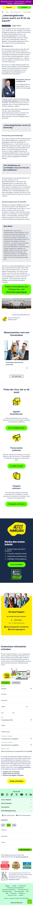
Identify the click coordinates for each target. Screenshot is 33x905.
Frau (3, 825)
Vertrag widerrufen (23, 889)
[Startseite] (2, 12)
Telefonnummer (5, 732)
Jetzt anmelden (16, 564)
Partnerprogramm (19, 891)
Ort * (13, 713)
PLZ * (2, 713)
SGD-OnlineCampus (9, 815)
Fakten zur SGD (12, 895)
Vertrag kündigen (7, 891)
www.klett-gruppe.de (14, 879)
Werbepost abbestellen (9, 889)
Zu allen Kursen (16, 466)
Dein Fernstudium (6, 803)
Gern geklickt (5, 807)
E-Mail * (3, 725)
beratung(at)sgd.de (17, 629)
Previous (3, 356)
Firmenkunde (16, 682)
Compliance (22, 893)
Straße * (3, 706)
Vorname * (4, 694)
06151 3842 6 (18, 620)
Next (30, 356)
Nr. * (27, 706)
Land (2, 717)
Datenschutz (22, 886)
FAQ (27, 891)
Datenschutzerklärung (24, 767)
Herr (9, 825)
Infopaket (9, 7)
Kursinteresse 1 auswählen (6, 736)
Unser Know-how (15, 12)
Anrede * (3, 686)
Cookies (21, 895)
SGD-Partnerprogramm (24, 815)
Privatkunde (5, 682)
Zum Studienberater (16, 428)
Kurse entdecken (6, 799)
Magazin (7, 886)
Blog (7, 12)
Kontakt (14, 886)
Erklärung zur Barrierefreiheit (15, 888)
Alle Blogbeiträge (16, 376)
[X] (16, 795)
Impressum (13, 893)
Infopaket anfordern (16, 504)
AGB (7, 893)
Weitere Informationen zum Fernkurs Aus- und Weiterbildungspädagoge (16, 289)
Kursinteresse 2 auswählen (6, 742)
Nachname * (4, 700)
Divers (14, 825)
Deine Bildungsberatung (8, 811)
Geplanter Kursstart (5, 748)
